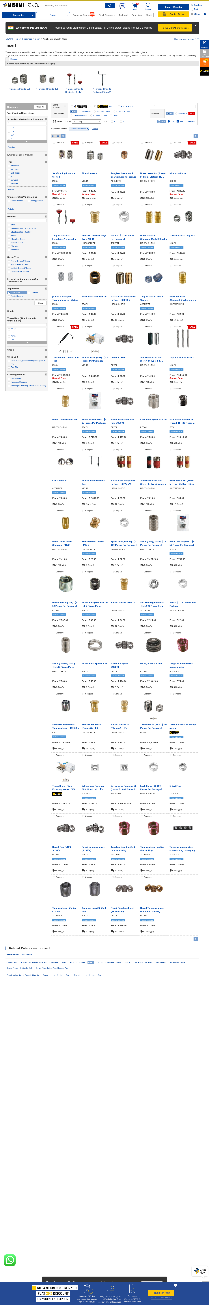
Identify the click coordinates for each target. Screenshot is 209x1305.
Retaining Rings (178, 962)
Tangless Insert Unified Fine (94, 910)
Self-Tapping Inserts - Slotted (63, 175)
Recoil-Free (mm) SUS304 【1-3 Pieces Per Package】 (95, 604)
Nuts (64, 962)
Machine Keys (161, 962)
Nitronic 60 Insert (178, 173)
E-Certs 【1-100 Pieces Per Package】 (122, 237)
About (149, 15)
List (172, 121)
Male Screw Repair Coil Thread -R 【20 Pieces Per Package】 (181, 421)
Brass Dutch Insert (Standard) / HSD (62, 543)
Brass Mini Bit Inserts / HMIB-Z (93, 543)
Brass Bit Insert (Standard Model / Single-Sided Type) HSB (153, 237)
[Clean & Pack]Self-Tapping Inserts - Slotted (65, 298)
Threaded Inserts (32, 975)
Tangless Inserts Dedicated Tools (56, 975)
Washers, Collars (113, 962)
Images (11, 189)
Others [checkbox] (115, 115)
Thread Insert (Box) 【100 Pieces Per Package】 (95, 359)
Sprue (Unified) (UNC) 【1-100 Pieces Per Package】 (63, 665)
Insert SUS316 (118, 357)
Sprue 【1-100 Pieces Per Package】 (183, 604)
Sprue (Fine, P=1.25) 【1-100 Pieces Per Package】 (124, 543)
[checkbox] (27, 127)
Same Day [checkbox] (86, 111)
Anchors (73, 962)
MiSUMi (5, 4)
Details (11, 209)
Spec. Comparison (187, 121)
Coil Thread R (59, 480)
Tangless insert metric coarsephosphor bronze (123, 175)
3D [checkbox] (124, 122)
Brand (53, 15)
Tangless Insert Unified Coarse (64, 910)
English (198, 5)
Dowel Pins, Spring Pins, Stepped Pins (52, 968)
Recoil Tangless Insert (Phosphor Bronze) (152, 910)
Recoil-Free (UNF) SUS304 (61, 849)
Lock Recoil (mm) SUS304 (153, 419)
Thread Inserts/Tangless (182, 235)
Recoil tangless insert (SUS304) (93, 849)
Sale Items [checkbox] (182, 113)
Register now (161, 1293)
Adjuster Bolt (27, 968)
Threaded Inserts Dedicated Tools (88, 975)
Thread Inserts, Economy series (183, 726)
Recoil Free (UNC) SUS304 (120, 665)
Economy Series (81, 15)
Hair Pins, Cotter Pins (143, 962)
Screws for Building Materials (34, 962)
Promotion (137, 15)
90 (63, 136)
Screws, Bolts (12, 962)
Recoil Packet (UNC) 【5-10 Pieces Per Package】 (182, 543)
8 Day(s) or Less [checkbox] (100, 115)
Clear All (40, 107)
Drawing (11, 147)
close (175, 1285)
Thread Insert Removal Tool (93, 482)
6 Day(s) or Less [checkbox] (123, 111)
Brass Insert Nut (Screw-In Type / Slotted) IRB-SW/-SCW (182, 482)
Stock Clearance (107, 15)
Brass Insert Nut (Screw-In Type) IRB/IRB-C (123, 298)
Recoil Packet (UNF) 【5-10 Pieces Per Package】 (65, 604)
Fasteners (27, 39)
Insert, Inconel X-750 (151, 663)
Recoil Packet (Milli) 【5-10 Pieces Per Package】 (94, 421)
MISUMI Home (13, 39)
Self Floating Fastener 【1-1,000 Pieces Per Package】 (151, 604)
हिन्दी (196, 9)
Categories (18, 15)
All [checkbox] (75, 111)
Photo (162, 121)
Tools (100, 962)
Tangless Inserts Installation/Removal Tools (63, 237)
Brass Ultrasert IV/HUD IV (65, 419)
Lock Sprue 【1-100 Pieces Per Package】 (151, 788)
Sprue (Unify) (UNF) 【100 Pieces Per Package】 (153, 543)
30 (53, 136)
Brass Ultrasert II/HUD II (123, 602)
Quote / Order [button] (177, 14)
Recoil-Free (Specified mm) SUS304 (122, 421)
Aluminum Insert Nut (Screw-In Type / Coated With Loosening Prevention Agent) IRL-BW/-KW (152, 482)
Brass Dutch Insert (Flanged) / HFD (91, 726)
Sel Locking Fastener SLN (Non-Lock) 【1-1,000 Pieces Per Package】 (93, 788)
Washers (54, 962)
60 (58, 136)
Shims (127, 962)
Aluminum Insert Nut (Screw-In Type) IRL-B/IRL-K (151, 359)
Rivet (82, 962)
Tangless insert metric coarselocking (181, 665)
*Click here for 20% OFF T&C (161, 1298)
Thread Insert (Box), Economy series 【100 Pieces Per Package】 (63, 788)
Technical (123, 15)
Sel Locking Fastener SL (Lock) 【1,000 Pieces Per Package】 (124, 788)
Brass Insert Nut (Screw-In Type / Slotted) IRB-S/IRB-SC (153, 175)
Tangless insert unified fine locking (152, 849)
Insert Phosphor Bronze (94, 296)
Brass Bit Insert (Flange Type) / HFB (94, 237)
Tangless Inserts (14, 975)
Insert (37, 39)
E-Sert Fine (175, 786)
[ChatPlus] (200, 1272)
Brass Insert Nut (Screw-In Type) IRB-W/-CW (123, 482)
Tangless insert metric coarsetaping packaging (182, 849)
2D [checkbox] (115, 122)
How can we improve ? (185, 39)
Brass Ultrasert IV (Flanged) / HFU (120, 726)
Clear (40, 303)
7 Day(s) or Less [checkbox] (80, 115)
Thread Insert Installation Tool (65, 359)
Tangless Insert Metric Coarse (151, 298)
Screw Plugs (12, 968)
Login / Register (173, 7)
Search (110, 5)
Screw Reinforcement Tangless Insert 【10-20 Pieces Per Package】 (64, 726)
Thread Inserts (89, 173)
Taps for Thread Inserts (182, 357)
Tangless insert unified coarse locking (123, 849)
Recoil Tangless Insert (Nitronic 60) (122, 910)
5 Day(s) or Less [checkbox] (103, 111)
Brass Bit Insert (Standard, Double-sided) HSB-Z (183, 298)
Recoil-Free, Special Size (94, 663)
